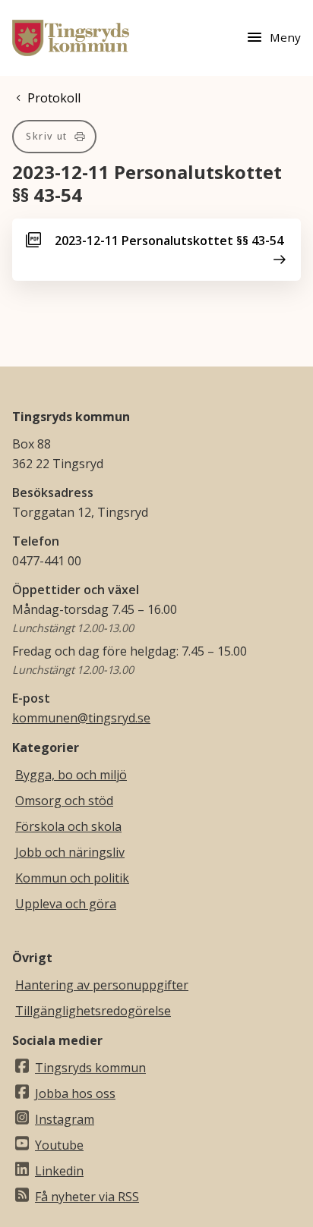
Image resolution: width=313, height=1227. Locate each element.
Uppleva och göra (65, 903)
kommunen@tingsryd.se (81, 717)
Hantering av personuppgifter (101, 985)
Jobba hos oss (75, 1093)
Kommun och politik (72, 878)
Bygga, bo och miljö (71, 774)
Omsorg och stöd (64, 800)
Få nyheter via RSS (87, 1196)
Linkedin (59, 1171)
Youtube (59, 1145)
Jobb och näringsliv (70, 852)
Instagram (64, 1119)
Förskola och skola (68, 826)
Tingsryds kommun (90, 1067)
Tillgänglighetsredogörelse (93, 1010)
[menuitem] (54, 136)
